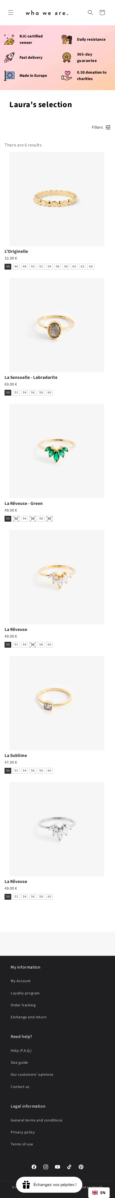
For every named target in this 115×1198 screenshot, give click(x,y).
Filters (97, 127)
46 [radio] (16, 266)
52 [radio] (41, 266)
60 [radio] (74, 266)
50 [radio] (32, 266)
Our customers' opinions (32, 1074)
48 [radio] (24, 266)
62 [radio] (82, 266)
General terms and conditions (37, 1120)
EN (103, 1192)
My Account (21, 981)
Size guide (19, 1062)
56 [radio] (57, 266)
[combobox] (99, 1192)
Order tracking (23, 1005)
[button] (11, 12)
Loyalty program (25, 993)
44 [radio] (8, 266)
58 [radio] (66, 266)
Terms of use (22, 1144)
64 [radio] (91, 266)
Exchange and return (29, 1017)
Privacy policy (23, 1132)
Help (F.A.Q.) (21, 1050)
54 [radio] (49, 266)
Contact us (20, 1087)
